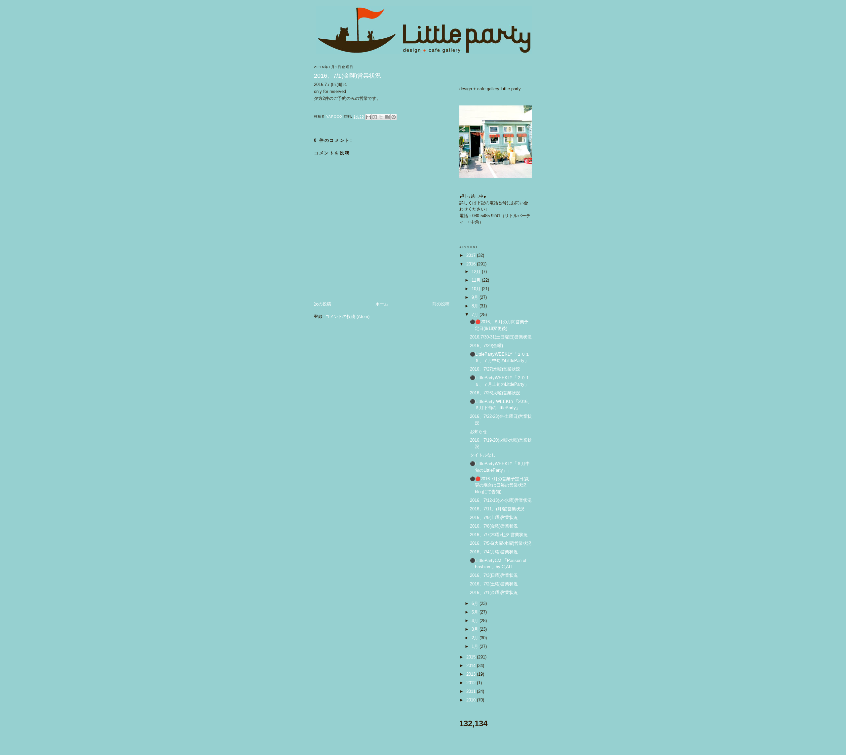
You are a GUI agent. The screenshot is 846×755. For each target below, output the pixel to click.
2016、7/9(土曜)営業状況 (494, 517)
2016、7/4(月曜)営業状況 (494, 551)
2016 (471, 263)
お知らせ (478, 431)
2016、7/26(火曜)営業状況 (495, 392)
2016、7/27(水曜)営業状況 (495, 369)
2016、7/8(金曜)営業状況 (494, 526)
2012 (471, 682)
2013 (471, 674)
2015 (471, 657)
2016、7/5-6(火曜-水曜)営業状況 (500, 543)
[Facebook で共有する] (387, 117)
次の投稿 (322, 303)
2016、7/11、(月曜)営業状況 (497, 508)
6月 (476, 603)
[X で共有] (381, 117)
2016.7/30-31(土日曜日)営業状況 (501, 337)
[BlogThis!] (374, 117)
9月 (476, 297)
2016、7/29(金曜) (486, 345)
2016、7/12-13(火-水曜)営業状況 (501, 500)
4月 (476, 620)
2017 (471, 255)
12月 (477, 271)
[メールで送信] (368, 117)
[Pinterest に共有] (393, 117)
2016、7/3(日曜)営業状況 (494, 575)
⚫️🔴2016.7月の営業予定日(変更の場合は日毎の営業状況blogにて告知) (499, 485)
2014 (471, 665)
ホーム (381, 303)
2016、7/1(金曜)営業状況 (494, 592)
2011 (471, 691)
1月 (476, 646)
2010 (471, 699)
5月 (476, 612)
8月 (476, 305)
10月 (477, 288)
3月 (476, 629)
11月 (477, 280)
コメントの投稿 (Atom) (347, 316)
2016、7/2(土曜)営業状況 (494, 583)
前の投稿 (440, 303)
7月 (476, 314)
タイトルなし (483, 455)
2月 (476, 637)
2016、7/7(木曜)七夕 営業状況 (499, 534)
